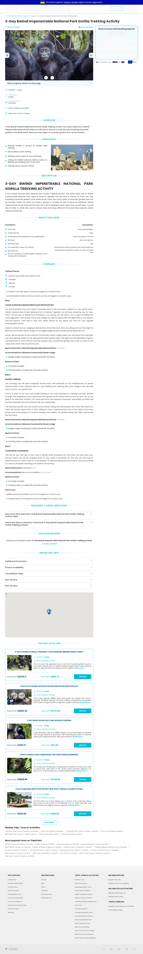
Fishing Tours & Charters (83, 898)
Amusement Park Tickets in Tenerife (74, 850)
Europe (43, 880)
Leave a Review (13, 27)
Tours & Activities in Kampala (52, 831)
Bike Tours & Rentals (82, 927)
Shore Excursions (81, 883)
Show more (49, 822)
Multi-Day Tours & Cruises (19, 113)
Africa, (11, 108)
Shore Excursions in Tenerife (68, 844)
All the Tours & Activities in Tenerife (19, 844)
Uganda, (17, 108)
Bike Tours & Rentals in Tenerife (45, 853)
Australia (44, 891)
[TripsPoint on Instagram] (126, 949)
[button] (49, 612)
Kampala (33, 16)
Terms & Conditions (15, 901)
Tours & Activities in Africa (49, 834)
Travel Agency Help (115, 910)
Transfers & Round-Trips (83, 912)
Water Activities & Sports (84, 894)
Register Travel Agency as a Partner (121, 906)
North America (46, 898)
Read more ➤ (80, 668)
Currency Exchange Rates (17, 905)
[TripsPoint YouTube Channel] (111, 949)
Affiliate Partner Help (115, 897)
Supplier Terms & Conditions (118, 883)
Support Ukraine (71, 2)
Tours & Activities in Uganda (112, 831)
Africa (20, 16)
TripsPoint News (13, 909)
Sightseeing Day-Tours (83, 887)
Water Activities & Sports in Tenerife (47, 847)
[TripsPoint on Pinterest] (103, 949)
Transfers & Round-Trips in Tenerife (44, 850)
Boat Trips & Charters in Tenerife (18, 847)
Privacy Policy (13, 887)
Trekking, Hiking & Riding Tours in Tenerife (111, 847)
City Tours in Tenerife (68, 853)
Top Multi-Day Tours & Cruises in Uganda (82, 831)
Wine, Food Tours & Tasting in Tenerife (95, 853)
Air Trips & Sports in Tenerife (16, 850)
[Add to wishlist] (46, 78)
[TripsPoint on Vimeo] (134, 949)
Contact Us (12, 880)
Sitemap (11, 912)
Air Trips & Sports (81, 909)
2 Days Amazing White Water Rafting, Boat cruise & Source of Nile (49, 789)
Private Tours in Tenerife (45, 844)
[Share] (52, 78)
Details (82, 677)
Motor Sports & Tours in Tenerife (18, 853)
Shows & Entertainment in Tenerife (105, 850)
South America (46, 894)
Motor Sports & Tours (82, 923)
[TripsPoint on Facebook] (119, 949)
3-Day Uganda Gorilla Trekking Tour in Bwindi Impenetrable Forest (49, 652)
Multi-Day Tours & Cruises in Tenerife (19, 856)
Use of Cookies (13, 891)
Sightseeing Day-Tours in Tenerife (95, 844)
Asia (42, 883)
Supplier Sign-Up (114, 880)
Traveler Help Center (15, 883)
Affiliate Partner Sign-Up (117, 893)
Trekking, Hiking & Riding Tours (86, 901)
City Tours (78, 905)
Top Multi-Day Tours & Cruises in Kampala (21, 831)
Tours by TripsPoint (11, 16)
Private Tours (79, 880)
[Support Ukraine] (42, 2)
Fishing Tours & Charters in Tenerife (78, 847)
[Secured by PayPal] (132, 62)
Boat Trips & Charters (82, 891)
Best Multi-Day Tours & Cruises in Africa (20, 834)
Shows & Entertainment (83, 920)
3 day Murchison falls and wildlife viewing (49, 720)
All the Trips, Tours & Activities (85, 938)
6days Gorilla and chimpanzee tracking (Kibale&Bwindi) (49, 755)
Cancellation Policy (15, 894)
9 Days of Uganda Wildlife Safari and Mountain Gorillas (49, 686)
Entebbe (52, 661)
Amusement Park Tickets (84, 916)
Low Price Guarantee (15, 898)
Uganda (26, 16)
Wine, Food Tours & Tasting (84, 931)
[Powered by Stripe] (110, 62)
